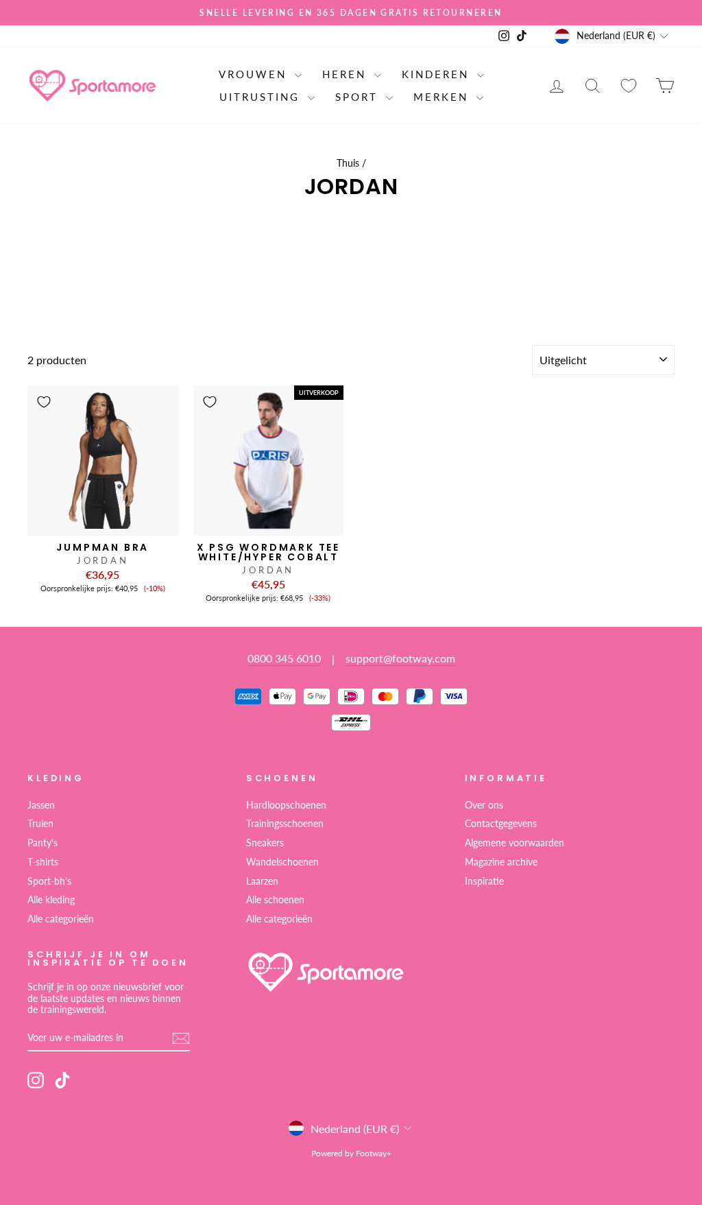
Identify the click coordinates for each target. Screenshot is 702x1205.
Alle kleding (51, 899)
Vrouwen (255, 74)
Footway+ (373, 1153)
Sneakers (265, 842)
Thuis (348, 163)
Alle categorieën (60, 919)
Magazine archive (501, 862)
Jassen (41, 805)
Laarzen (262, 881)
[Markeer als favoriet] (43, 401)
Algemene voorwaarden (514, 842)
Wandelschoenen (282, 862)
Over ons (484, 805)
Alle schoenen (275, 899)
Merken (443, 97)
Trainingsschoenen (285, 823)
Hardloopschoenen (286, 805)
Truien (40, 823)
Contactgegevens (501, 823)
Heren (346, 74)
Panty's (42, 842)
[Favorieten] (628, 85)
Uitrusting (261, 97)
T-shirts (42, 862)
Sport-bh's (49, 881)
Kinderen (438, 74)
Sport (359, 97)
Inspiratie (484, 881)
